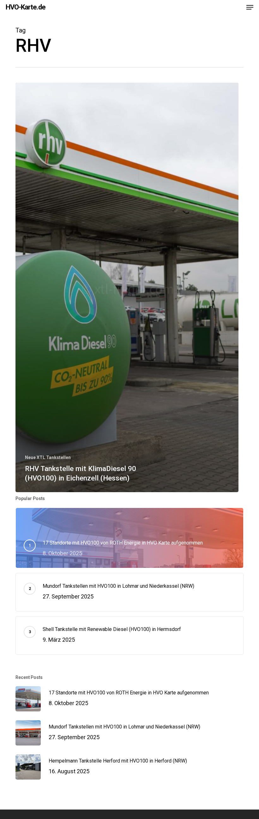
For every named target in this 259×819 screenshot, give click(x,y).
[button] (249, 7)
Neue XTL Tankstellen (48, 457)
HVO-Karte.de (25, 7)
